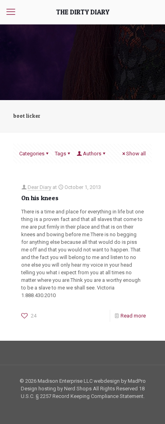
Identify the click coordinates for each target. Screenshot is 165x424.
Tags (60, 154)
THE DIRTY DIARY (82, 12)
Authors (92, 154)
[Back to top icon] (148, 407)
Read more (133, 316)
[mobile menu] (11, 12)
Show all (136, 154)
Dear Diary (39, 187)
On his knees (39, 198)
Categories (31, 154)
